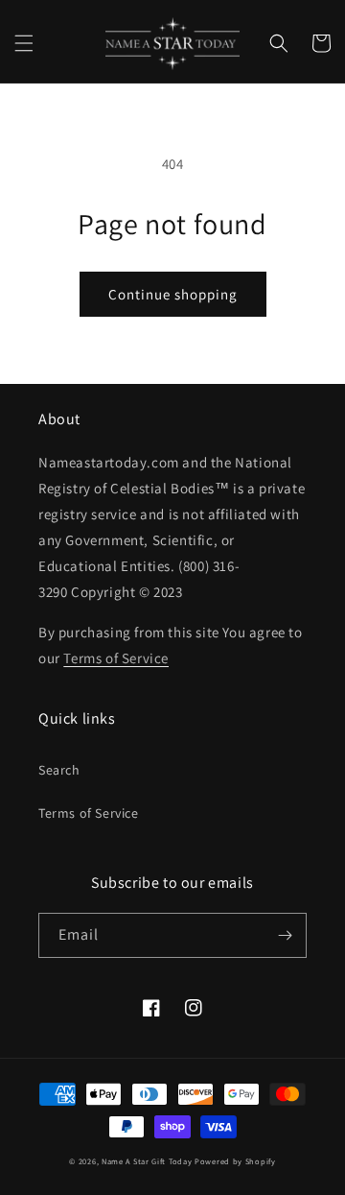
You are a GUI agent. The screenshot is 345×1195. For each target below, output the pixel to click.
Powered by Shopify (235, 1161)
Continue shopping (173, 294)
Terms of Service (88, 813)
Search (59, 769)
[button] (24, 43)
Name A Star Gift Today (147, 1161)
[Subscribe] (285, 935)
